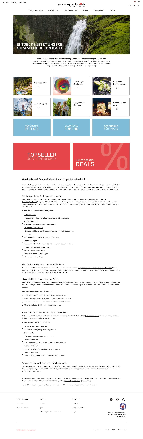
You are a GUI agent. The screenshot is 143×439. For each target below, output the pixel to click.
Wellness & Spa (30, 215)
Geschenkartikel (71, 10)
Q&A (41, 408)
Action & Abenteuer (31, 221)
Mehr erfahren (121, 416)
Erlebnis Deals (99, 10)
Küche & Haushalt (31, 346)
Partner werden (78, 408)
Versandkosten (22, 408)
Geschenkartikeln (92, 316)
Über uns (20, 404)
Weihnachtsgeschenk (54, 282)
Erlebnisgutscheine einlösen (50, 412)
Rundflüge (28, 234)
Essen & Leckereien (31, 339)
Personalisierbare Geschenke (35, 326)
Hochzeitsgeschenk (70, 282)
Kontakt (5, 2)
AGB (113, 430)
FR (139, 2)
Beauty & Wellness (31, 352)
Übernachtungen (30, 241)
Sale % (112, 10)
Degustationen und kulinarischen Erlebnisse (95, 268)
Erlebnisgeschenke (35, 10)
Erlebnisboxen (53, 10)
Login (74, 412)
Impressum (96, 430)
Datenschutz (122, 430)
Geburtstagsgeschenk (36, 282)
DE (135, 2)
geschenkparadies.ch (45, 187)
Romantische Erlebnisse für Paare (37, 247)
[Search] (134, 5)
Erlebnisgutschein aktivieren (20, 2)
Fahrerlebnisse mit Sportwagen (36, 254)
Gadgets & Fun (29, 333)
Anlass (85, 10)
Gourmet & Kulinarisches (33, 228)
